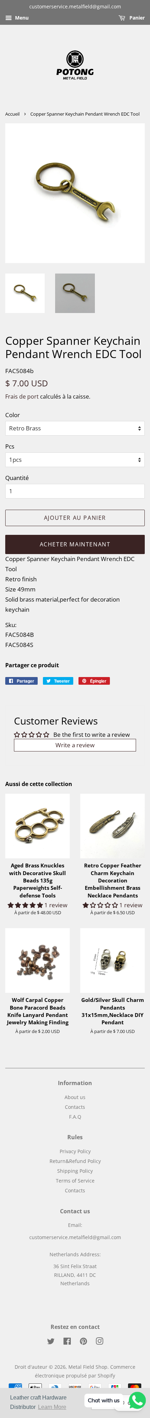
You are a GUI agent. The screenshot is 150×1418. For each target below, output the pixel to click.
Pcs (9, 446)
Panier (136, 17)
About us (75, 1097)
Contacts (75, 1107)
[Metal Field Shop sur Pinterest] (83, 1342)
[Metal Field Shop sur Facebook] (67, 1342)
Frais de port (22, 396)
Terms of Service (75, 1180)
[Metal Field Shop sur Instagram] (99, 1342)
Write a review (75, 745)
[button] (26, 905)
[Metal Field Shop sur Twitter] (51, 1342)
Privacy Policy (75, 1151)
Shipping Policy (75, 1171)
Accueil (12, 114)
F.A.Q (75, 1116)
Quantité (17, 478)
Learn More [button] (52, 1407)
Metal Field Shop (87, 1367)
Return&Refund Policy (75, 1161)
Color (12, 415)
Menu (21, 17)
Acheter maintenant (75, 544)
